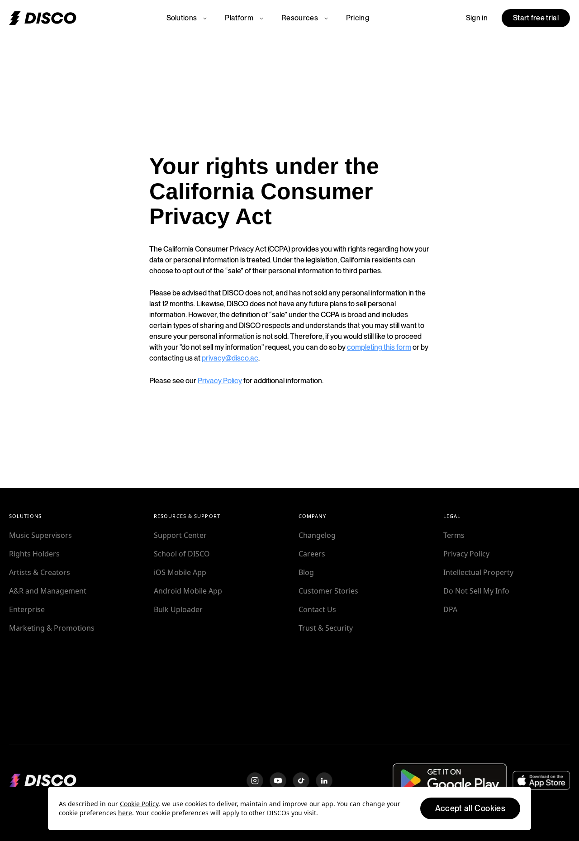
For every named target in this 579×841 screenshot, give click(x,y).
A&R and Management (47, 591)
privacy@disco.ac (230, 358)
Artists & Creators (39, 572)
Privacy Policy (220, 380)
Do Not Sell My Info (476, 591)
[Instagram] (255, 781)
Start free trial (536, 18)
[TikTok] (301, 781)
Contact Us (317, 609)
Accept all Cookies (470, 808)
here (125, 812)
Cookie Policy (139, 803)
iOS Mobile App (180, 572)
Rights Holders (34, 554)
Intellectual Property (478, 572)
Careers (312, 554)
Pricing (357, 18)
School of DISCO (182, 554)
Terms (454, 535)
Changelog (317, 535)
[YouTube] (278, 781)
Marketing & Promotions (52, 628)
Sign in (477, 18)
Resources (299, 18)
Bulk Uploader (178, 609)
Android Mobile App (188, 591)
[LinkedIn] (324, 781)
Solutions (181, 18)
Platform (239, 18)
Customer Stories (328, 591)
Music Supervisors (40, 535)
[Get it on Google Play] (450, 780)
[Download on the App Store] (541, 780)
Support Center (180, 535)
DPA (450, 609)
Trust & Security (326, 628)
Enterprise (27, 609)
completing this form (379, 347)
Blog (306, 572)
